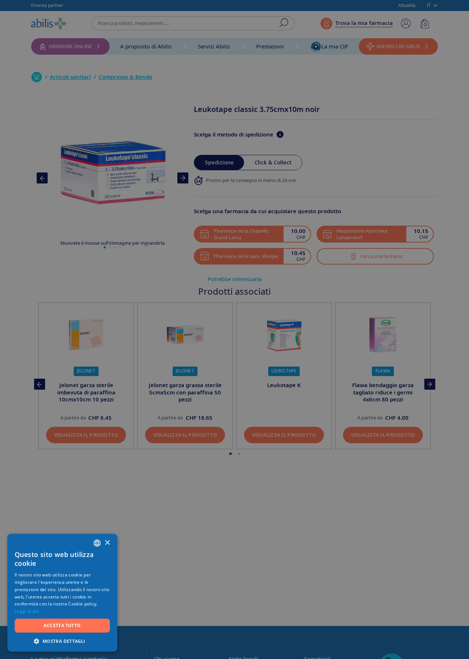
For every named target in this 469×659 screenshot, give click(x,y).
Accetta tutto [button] (62, 625)
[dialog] (234, 329)
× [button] (107, 543)
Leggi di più (27, 611)
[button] (62, 640)
